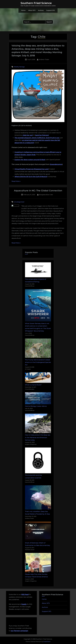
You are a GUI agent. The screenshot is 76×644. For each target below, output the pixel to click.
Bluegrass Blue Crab (46, 194)
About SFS (31, 10)
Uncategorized (19, 202)
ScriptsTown (47, 641)
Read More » (16, 181)
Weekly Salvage (19, 67)
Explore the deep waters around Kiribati (30, 160)
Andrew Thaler (44, 59)
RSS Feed (25, 594)
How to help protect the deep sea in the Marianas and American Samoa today (37, 437)
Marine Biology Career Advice (36, 406)
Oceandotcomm (56, 164)
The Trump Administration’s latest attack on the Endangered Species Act (38, 362)
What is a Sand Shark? (33, 385)
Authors (41, 10)
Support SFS (50, 10)
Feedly (24, 604)
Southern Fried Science (36, 3)
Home (23, 10)
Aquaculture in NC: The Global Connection (38, 190)
